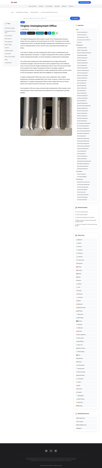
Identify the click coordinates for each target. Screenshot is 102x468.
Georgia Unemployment (82, 77)
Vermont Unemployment (82, 156)
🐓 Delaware (79, 263)
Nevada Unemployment (82, 120)
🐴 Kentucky (79, 294)
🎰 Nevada (79, 331)
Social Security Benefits (82, 189)
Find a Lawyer (79, 421)
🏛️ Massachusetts (80, 307)
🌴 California (79, 253)
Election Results (8, 44)
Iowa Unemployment (81, 90)
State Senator (8, 53)
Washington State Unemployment (84, 161)
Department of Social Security (83, 182)
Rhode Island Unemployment (83, 143)
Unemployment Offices (82, 47)
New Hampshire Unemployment (83, 123)
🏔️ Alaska (78, 243)
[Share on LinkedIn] (49, 33)
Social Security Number (82, 199)
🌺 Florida (78, 266)
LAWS (12, 12)
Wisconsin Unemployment (82, 166)
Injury (22, 22)
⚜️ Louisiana (79, 297)
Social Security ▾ (33, 6)
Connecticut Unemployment (83, 70)
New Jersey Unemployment (83, 125)
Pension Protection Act (82, 34)
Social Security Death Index (83, 194)
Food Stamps (79, 171)
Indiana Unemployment (82, 88)
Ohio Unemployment (81, 135)
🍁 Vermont (79, 388)
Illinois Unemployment (81, 85)
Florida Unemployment (82, 80)
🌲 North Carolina (80, 348)
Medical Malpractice (81, 425)
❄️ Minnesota (79, 314)
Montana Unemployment (82, 115)
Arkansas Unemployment (82, 62)
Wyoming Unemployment (82, 168)
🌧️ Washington (80, 395)
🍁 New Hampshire (81, 334)
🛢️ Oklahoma (79, 358)
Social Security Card (81, 192)
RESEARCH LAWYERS (84, 2)
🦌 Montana (79, 324)
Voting (6, 59)
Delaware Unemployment (82, 75)
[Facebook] (46, 450)
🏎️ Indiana (79, 283)
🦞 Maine (78, 300)
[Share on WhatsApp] (53, 33)
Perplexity (40, 33)
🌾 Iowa (78, 287)
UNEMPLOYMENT (34, 12)
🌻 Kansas (79, 290)
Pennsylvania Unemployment (83, 141)
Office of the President (10, 56)
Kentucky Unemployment (82, 95)
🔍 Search (75, 18)
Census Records (8, 35)
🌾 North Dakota (80, 351)
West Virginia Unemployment (83, 163)
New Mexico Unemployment (83, 128)
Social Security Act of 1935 (82, 37)
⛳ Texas (78, 382)
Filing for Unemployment (82, 50)
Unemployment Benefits (82, 55)
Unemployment (8, 62)
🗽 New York (79, 344)
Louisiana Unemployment (82, 98)
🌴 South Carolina (80, 372)
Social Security (8, 38)
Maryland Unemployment (82, 103)
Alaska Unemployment (81, 60)
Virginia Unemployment (82, 158)
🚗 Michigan (79, 310)
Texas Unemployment (81, 151)
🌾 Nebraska (79, 327)
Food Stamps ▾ (49, 6)
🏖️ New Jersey (80, 338)
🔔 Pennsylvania (80, 365)
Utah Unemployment (81, 153)
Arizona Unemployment (82, 65)
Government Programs (10, 28)
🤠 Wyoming (79, 405)
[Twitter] (51, 450)
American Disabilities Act (82, 32)
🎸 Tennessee (79, 378)
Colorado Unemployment (82, 72)
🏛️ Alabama (79, 239)
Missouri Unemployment (82, 113)
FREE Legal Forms (80, 418)
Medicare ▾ (57, 6)
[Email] (56, 33)
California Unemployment (82, 67)
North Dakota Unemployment (83, 133)
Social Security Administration (83, 184)
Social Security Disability (82, 197)
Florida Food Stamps (81, 174)
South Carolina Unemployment (83, 146)
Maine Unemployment (81, 100)
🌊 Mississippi (79, 317)
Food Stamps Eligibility (81, 176)
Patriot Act (79, 42)
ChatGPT (32, 33)
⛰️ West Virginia (80, 399)
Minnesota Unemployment (82, 110)
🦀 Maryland (79, 304)
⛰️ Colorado (79, 256)
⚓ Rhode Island (80, 368)
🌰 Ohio (78, 355)
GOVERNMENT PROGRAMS (22, 12)
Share (24, 33)
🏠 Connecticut (80, 260)
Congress (7, 47)
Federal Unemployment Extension (84, 52)
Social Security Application (82, 187)
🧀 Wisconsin (79, 402)
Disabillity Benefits (9, 50)
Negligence (79, 428)
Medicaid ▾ (64, 6)
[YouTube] (55, 450)
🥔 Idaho (78, 277)
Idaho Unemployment (81, 83)
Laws (77, 29)
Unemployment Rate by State (10, 32)
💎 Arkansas (79, 249)
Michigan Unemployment (82, 108)
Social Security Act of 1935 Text (83, 39)
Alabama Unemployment (82, 57)
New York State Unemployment (83, 130)
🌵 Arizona (79, 246)
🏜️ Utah (78, 385)
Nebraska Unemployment (82, 118)
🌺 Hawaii (78, 273)
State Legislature (8, 41)
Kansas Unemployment (82, 93)
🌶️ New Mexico (80, 341)
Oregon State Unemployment (83, 138)
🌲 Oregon (79, 361)
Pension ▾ (71, 6)
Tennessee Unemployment (82, 148)
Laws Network (25, 29)
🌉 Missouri (79, 321)
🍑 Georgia (79, 270)
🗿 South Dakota (80, 375)
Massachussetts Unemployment (83, 105)
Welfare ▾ (41, 6)
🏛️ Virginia (79, 392)
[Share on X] (46, 33)
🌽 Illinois (78, 280)
